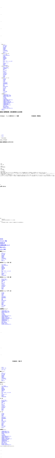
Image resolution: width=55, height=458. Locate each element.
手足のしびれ (5, 105)
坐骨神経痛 (4, 68)
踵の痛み (4, 79)
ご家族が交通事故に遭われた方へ (8, 99)
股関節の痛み (3, 417)
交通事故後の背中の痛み (5, 439)
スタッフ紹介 (3, 249)
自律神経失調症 (5, 65)
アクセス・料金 (3, 240)
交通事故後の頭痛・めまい (7, 104)
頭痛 (2, 393)
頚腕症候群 (4, 58)
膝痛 (4, 85)
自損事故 (4, 97)
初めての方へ (3, 247)
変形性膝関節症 (5, 83)
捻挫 (4, 84)
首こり (4, 60)
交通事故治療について (5, 245)
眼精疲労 (3, 266)
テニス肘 (4, 87)
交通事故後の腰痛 (4, 440)
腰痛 (4, 69)
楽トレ (3, 259)
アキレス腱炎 (5, 91)
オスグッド (4, 92)
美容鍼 (4, 49)
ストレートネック (5, 62)
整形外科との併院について (7, 96)
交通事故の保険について (6, 94)
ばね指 (4, 80)
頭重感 (4, 59)
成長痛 (4, 88)
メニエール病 (5, 54)
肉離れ (4, 81)
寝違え (4, 64)
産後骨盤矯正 (5, 50)
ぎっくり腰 (4, 70)
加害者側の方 (3, 435)
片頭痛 (3, 387)
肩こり (4, 71)
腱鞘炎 (4, 90)
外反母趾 (4, 78)
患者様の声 (3, 109)
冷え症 (3, 427)
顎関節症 (4, 63)
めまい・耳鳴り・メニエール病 (6, 392)
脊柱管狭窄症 (5, 73)
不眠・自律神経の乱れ (6, 55)
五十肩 (4, 75)
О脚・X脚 (3, 422)
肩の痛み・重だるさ (4, 279)
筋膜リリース (5, 45)
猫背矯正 (4, 48)
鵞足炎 (4, 89)
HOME (1, 238)
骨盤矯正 (4, 47)
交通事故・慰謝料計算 (6, 100)
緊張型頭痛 (4, 57)
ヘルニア (3, 284)
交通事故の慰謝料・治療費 (7, 95)
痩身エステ (4, 52)
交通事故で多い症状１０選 (7, 101)
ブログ (3, 136)
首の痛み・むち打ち (6, 107)
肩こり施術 (3, 254)
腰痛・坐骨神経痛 (5, 106)
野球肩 (4, 76)
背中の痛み (4, 74)
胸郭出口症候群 (5, 86)
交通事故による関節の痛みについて (8, 102)
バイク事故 (3, 434)
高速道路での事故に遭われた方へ (6, 444)
